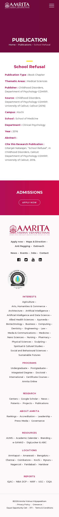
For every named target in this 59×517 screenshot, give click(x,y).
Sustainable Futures (29, 355)
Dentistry (16, 328)
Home (12, 44)
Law (43, 328)
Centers (13, 398)
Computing (44, 324)
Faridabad (29, 464)
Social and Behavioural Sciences (28, 350)
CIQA (49, 481)
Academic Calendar (26, 438)
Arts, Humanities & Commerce (28, 306)
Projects (27, 403)
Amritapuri (14, 455)
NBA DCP (21, 481)
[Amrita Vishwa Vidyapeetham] (17, 5)
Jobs (33, 253)
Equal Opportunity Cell (17, 508)
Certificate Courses (36, 377)
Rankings (12, 416)
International (16, 377)
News (14, 253)
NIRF (32, 481)
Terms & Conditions (44, 508)
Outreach (38, 246)
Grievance (37, 504)
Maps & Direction (36, 241)
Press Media (21, 420)
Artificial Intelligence (37, 310)
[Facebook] (18, 259)
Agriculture (28, 301)
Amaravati (28, 455)
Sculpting (39, 341)
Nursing (31, 337)
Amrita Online (29, 381)
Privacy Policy (23, 504)
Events (24, 253)
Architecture (15, 310)
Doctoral (40, 372)
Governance (38, 420)
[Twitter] (26, 259)
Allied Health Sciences (21, 319)
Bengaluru (42, 455)
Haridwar (44, 464)
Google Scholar (29, 398)
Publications (24, 44)
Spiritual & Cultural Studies (28, 346)
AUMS (9, 438)
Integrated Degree (21, 372)
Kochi (37, 460)
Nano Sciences (15, 337)
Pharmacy (43, 337)
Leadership (44, 416)
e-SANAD (18, 442)
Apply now (17, 241)
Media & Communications (22, 332)
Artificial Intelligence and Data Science (28, 315)
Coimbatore (24, 460)
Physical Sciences (21, 341)
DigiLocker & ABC (36, 442)
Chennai (10, 460)
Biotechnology (14, 324)
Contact (44, 253)
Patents (15, 403)
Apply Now (29, 202)
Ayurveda (42, 319)
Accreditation (27, 416)
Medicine (44, 332)
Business (30, 324)
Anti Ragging (22, 246)
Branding (45, 438)
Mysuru (47, 460)
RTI (31, 508)
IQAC (10, 481)
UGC (41, 481)
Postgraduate (38, 368)
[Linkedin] (40, 259)
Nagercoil (15, 464)
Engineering (31, 328)
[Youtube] (33, 259)
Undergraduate (19, 368)
